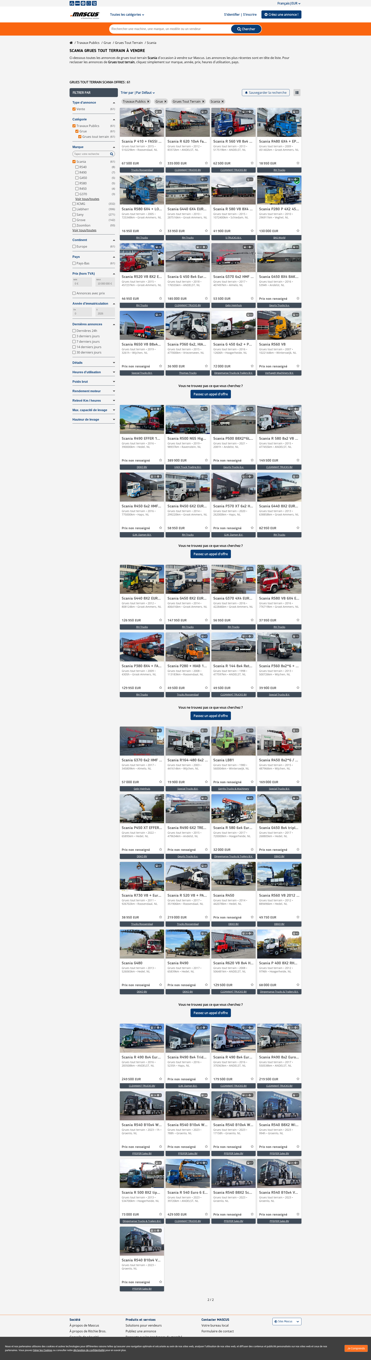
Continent (79, 240)
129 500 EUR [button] (222, 985)
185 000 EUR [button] (177, 299)
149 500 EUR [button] (268, 460)
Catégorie (79, 119)
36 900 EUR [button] (176, 366)
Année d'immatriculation (90, 303)
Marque (77, 147)
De (74, 309)
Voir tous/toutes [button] (87, 199)
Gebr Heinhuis (233, 305)
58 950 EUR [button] (176, 528)
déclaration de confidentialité (89, 1350)
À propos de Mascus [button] (84, 1325)
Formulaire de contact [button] (218, 1331)
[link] (142, 122)
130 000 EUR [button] (268, 231)
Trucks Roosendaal (142, 170)
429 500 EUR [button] (177, 1214)
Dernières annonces (87, 324)
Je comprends (356, 1348)
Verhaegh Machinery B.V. (279, 373)
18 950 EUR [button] (267, 163)
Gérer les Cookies (42, 1350)
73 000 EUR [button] (130, 1214)
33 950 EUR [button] (176, 231)
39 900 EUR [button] (267, 688)
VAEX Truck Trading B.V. (187, 467)
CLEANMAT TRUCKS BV (188, 170)
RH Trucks (279, 170)
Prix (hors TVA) (83, 273)
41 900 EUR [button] (222, 231)
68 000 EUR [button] (267, 985)
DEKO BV (142, 467)
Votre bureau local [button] (215, 1325)
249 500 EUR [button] (131, 1079)
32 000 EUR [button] (222, 850)
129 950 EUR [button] (131, 688)
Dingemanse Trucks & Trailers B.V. (233, 373)
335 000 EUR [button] (177, 163)
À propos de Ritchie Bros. (88, 1331)
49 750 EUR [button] (267, 917)
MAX (98, 280)
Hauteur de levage (85, 419)
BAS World (279, 237)
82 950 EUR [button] (267, 528)
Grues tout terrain (129, 43)
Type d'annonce (84, 102)
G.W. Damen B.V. (142, 534)
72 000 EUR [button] (222, 366)
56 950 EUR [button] (222, 620)
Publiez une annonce (141, 1331)
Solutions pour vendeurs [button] (144, 1325)
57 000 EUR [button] (130, 782)
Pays (76, 256)
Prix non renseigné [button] (273, 299)
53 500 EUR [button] (222, 299)
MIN (75, 280)
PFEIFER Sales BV (142, 1153)
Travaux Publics (88, 43)
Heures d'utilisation (86, 372)
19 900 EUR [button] (176, 782)
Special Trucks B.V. (142, 373)
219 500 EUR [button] (268, 1079)
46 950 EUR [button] (130, 299)
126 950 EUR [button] (131, 620)
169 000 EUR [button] (268, 782)
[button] (94, 92)
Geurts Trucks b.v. (279, 305)
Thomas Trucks (188, 373)
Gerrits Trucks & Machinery (233, 788)
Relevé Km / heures (86, 400)
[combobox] (275, 1321)
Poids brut (80, 381)
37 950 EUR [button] (267, 620)
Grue (107, 43)
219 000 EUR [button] (177, 917)
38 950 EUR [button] (130, 917)
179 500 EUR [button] (222, 1079)
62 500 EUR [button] (222, 163)
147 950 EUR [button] (177, 620)
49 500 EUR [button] (176, 688)
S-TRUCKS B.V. (233, 237)
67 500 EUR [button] (130, 163)
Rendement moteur (86, 391)
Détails (77, 362)
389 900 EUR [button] (177, 460)
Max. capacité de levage (89, 410)
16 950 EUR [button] (130, 231)
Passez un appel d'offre (211, 394)
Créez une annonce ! (283, 14)
